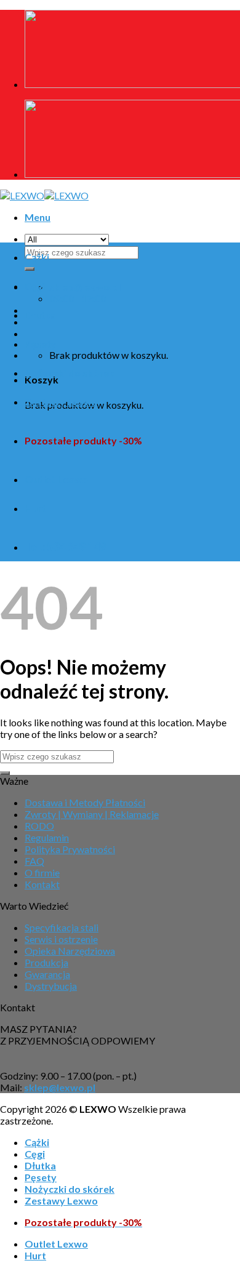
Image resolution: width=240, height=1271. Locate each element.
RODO (39, 826)
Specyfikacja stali (61, 927)
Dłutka (40, 315)
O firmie (42, 872)
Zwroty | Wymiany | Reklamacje (92, 814)
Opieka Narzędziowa (70, 950)
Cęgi (35, 286)
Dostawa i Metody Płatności (85, 802)
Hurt (35, 508)
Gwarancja (47, 974)
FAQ (34, 861)
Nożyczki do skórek (69, 373)
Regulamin (47, 837)
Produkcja (46, 962)
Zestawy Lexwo (61, 401)
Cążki (37, 257)
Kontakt (42, 884)
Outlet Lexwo (56, 479)
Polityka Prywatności (70, 849)
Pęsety (41, 344)
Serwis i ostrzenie (61, 939)
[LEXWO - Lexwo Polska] (44, 195)
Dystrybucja (51, 986)
